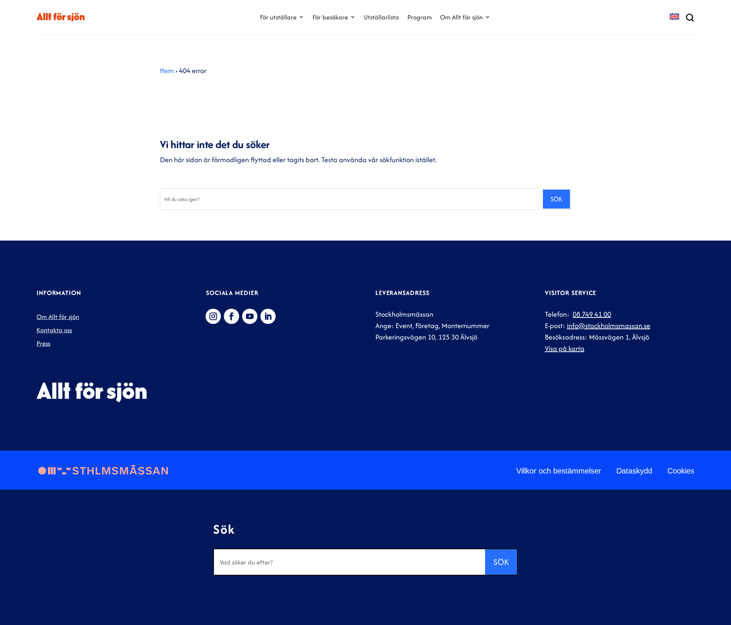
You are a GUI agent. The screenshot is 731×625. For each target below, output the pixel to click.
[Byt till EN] (674, 17)
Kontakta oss (54, 330)
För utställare (278, 17)
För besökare (330, 17)
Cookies (680, 471)
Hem (167, 70)
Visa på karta (564, 348)
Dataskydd (634, 471)
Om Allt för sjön (461, 17)
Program (419, 17)
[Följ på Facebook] (231, 316)
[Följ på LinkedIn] (268, 316)
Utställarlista (381, 17)
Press (43, 343)
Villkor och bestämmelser (558, 471)
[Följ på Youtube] (249, 316)
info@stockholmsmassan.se (608, 325)
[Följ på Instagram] (213, 316)
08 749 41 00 (592, 314)
